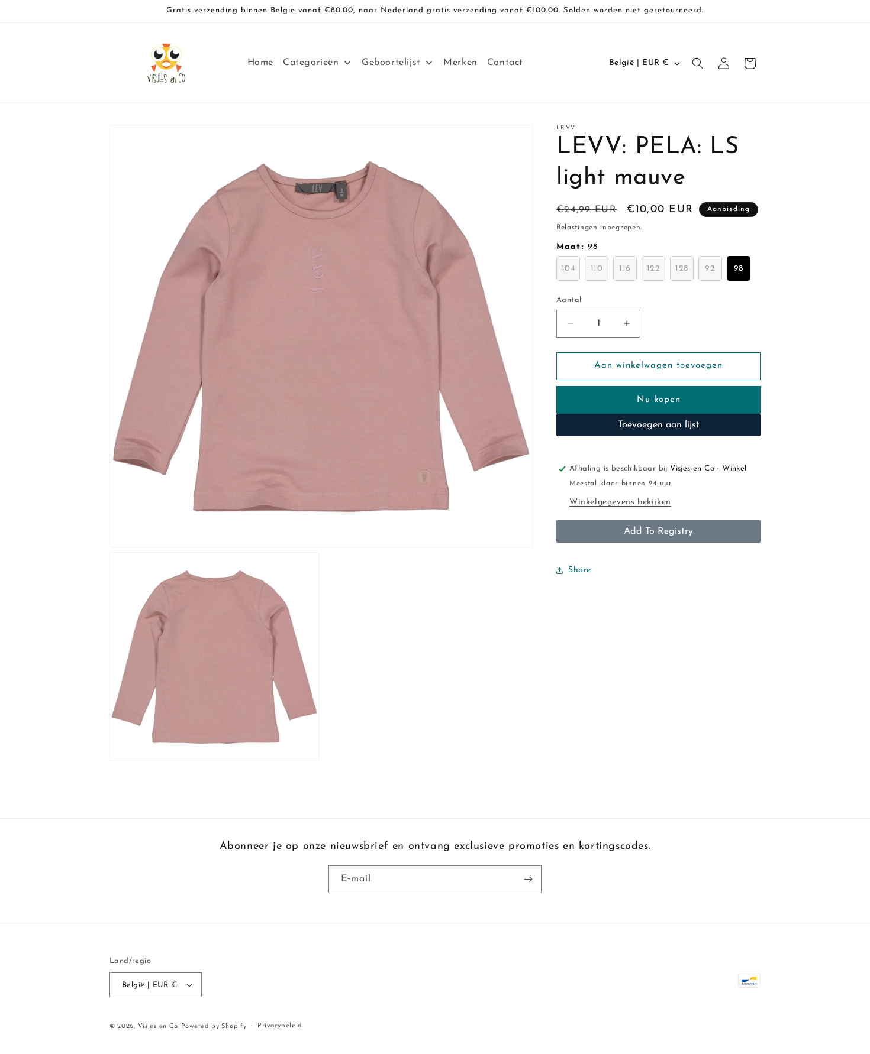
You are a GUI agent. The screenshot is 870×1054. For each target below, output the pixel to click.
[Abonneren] (528, 879)
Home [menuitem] (260, 62)
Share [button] (579, 570)
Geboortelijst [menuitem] (391, 62)
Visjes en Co (158, 1026)
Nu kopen (659, 399)
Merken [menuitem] (460, 62)
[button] (698, 63)
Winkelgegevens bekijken (620, 502)
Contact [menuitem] (505, 62)
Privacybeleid (279, 1026)
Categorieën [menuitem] (311, 62)
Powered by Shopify (214, 1026)
